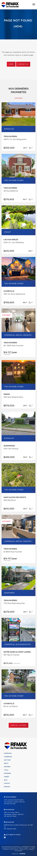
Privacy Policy (14, 849)
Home (11, 64)
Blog (5, 780)
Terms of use (24, 849)
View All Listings (18, 725)
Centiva (22, 853)
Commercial (8, 756)
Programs (7, 773)
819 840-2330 (11, 829)
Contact (7, 783)
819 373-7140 (11, 803)
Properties (8, 753)
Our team (7, 760)
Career (6, 776)
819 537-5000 (11, 816)
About (6, 763)
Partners (7, 766)
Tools (6, 770)
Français (7, 786)
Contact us (23, 64)
